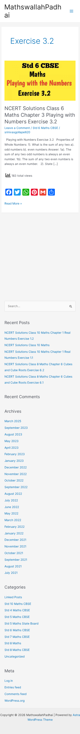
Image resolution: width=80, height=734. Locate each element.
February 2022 (14, 526)
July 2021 (10, 572)
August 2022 (13, 493)
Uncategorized (14, 656)
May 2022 (11, 513)
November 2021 (15, 546)
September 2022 (16, 487)
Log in (8, 680)
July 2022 (11, 500)
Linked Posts (13, 597)
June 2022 (11, 507)
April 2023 (11, 447)
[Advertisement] (40, 255)
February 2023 (14, 454)
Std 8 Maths (12, 643)
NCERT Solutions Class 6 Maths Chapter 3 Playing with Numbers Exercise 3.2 (39, 115)
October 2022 (13, 480)
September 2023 (16, 427)
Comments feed (15, 694)
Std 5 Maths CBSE (17, 617)
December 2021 (15, 539)
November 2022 (15, 474)
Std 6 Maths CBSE (45, 128)
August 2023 (13, 434)
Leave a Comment (17, 128)
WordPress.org (14, 700)
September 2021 (15, 559)
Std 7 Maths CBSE (17, 636)
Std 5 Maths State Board (21, 623)
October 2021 (13, 553)
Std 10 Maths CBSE (17, 603)
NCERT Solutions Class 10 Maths (26, 345)
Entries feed (12, 687)
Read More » (13, 203)
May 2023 (11, 441)
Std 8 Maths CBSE (17, 650)
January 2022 (13, 533)
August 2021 (13, 566)
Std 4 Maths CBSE (17, 610)
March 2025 (12, 421)
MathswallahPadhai (32, 11)
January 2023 (14, 460)
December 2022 (15, 467)
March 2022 (12, 520)
